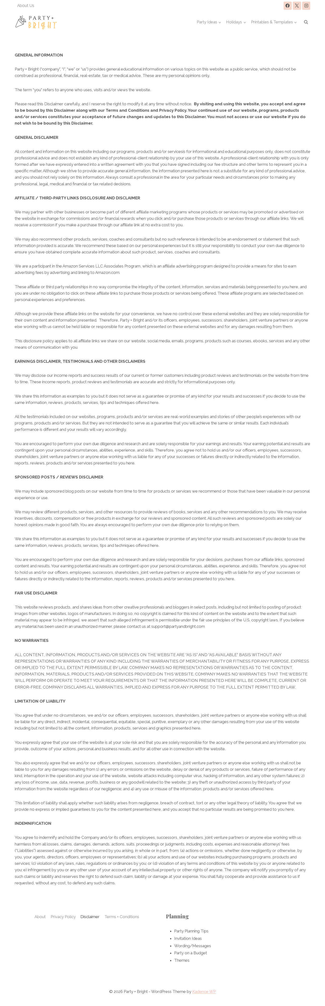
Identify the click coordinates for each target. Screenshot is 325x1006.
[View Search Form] (306, 22)
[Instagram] (306, 6)
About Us (25, 5)
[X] (297, 6)
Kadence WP (204, 991)
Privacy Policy (63, 916)
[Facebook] (288, 6)
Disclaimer (89, 916)
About (40, 916)
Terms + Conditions (121, 916)
